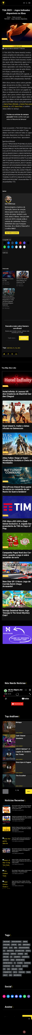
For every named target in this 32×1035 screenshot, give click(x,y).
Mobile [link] (12, 959)
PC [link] (13, 348)
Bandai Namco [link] (26, 944)
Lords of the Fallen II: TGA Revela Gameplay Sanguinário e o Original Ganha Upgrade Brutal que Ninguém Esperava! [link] (9, 300)
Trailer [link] (28, 972)
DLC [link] (4, 950)
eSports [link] (28, 950)
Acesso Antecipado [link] (16, 941)
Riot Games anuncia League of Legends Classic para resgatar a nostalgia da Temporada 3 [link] (22, 850)
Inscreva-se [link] (18, 704)
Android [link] (25, 941)
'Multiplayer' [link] (6, 941)
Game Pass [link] (9, 348)
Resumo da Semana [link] (19, 119)
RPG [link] (4, 969)
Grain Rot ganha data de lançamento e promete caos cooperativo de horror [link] (21, 838)
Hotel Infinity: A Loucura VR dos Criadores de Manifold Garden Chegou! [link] (17, 394)
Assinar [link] (24, 338)
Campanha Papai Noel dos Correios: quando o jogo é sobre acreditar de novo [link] (17, 555)
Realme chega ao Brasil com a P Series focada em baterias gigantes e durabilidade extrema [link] (21, 829)
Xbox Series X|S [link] (17, 975)
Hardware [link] (20, 953)
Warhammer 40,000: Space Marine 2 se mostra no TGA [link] (21, 280)
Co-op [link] (10, 947)
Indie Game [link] (5, 956)
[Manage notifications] (24, 1031)
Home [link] (8, 17)
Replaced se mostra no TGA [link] (8, 279)
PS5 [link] (13, 966)
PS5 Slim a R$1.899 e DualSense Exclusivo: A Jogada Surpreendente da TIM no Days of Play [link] (17, 525)
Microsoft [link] (6, 959)
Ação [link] (19, 944)
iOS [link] (11, 956)
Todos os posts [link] (16, 17)
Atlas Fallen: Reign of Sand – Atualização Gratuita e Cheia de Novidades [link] (17, 460)
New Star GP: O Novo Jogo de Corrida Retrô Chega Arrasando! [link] (16, 584)
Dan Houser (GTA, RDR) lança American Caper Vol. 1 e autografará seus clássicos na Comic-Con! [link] (21, 807)
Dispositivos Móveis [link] (24, 947)
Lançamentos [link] (25, 956)
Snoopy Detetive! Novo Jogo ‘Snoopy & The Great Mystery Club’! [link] (16, 613)
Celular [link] (5, 947)
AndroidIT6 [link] (21, 810)
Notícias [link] (4, 39)
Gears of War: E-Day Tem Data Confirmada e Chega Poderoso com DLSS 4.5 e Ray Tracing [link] (21, 861)
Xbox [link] (19, 348)
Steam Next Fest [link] (7, 972)
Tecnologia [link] (21, 972)
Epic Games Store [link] (20, 950)
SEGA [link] (8, 969)
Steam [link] (20, 969)
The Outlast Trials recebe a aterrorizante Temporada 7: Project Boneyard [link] (21, 871)
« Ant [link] (5, 791)
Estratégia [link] (6, 953)
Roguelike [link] (18, 966)
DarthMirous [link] (10, 204)
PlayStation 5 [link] (6, 966)
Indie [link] (26, 953)
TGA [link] (16, 348)
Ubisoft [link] (5, 975)
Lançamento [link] (17, 956)
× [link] (29, 1019)
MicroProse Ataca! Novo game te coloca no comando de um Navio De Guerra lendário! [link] (17, 489)
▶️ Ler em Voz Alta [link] (17, 46)
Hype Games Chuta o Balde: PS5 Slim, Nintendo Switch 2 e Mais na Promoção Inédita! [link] (21, 883)
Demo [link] (15, 947)
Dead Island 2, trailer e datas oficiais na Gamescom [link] (16, 427)
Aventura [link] (14, 944)
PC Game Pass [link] (17, 106)
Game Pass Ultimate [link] (11, 104)
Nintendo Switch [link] (20, 959)
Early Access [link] (10, 950)
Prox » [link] (28, 791)
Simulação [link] (14, 969)
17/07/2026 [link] (14, 810)
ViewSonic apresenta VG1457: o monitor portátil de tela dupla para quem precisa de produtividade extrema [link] (22, 818)
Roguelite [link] (25, 966)
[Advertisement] (16, 660)
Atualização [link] (6, 944)
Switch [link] (15, 972)
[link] (3, 2)
